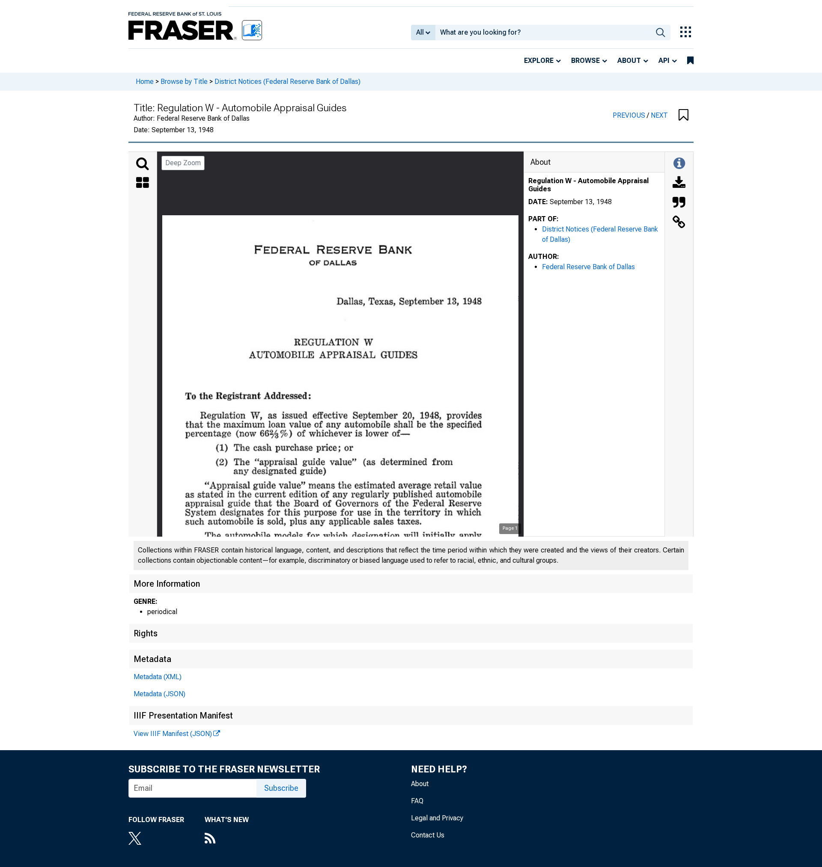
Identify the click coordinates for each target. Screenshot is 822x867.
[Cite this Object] (679, 203)
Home (145, 81)
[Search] (143, 164)
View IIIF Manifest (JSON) (173, 734)
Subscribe (281, 788)
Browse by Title (184, 81)
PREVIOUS (630, 115)
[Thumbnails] (143, 183)
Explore (539, 60)
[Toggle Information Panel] (679, 164)
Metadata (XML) (158, 677)
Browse (585, 60)
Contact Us (427, 835)
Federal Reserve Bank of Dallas (588, 267)
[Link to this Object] (679, 223)
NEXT (659, 115)
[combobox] (543, 32)
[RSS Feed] (227, 839)
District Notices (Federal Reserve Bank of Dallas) (287, 81)
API (664, 60)
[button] (683, 115)
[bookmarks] (690, 61)
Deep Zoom (183, 163)
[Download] (679, 183)
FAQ (417, 801)
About (629, 60)
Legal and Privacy (437, 818)
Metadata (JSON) (159, 694)
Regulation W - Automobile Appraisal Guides (588, 185)
